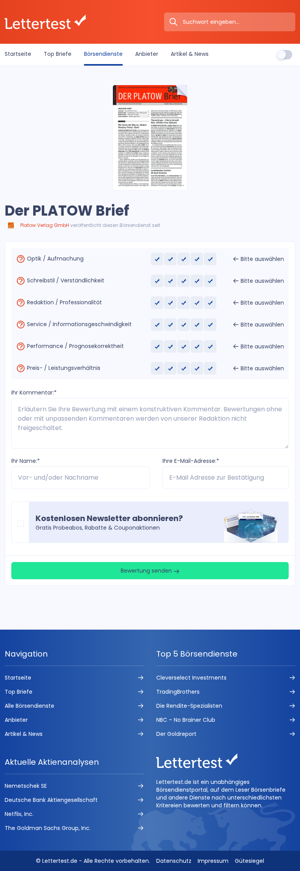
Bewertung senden (147, 571)
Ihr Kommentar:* (34, 392)
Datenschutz (173, 861)
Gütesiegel (249, 861)
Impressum (213, 861)
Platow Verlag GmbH (44, 225)
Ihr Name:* (25, 461)
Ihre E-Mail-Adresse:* (190, 461)
